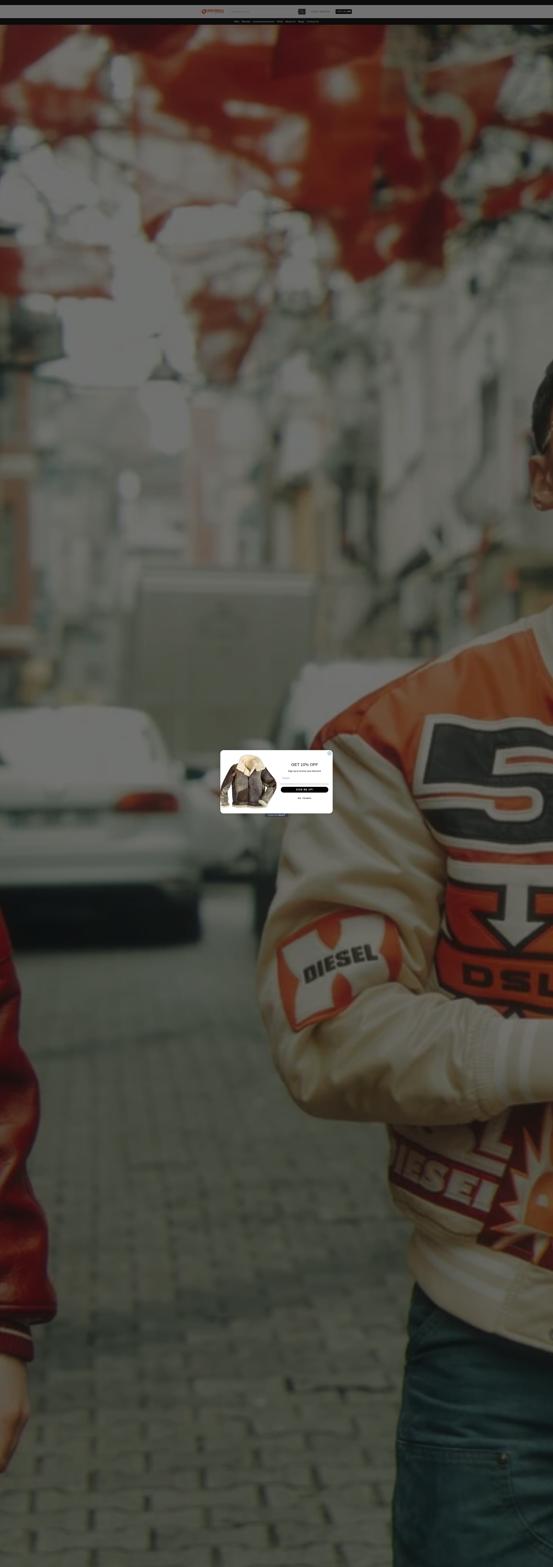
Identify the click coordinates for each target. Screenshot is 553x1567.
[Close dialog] (329, 753)
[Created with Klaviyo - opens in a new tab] (276, 815)
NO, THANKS (304, 798)
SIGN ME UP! (304, 789)
